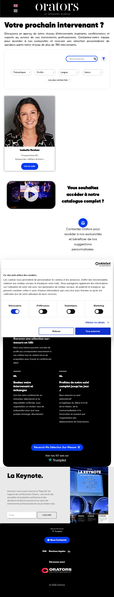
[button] (15, 11)
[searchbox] (22, 72)
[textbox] (57, 80)
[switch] (43, 311)
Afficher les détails (95, 322)
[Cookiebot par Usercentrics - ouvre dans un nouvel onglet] (98, 264)
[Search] (95, 59)
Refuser (56, 331)
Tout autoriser (93, 331)
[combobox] (21, 72)
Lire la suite (29, 166)
